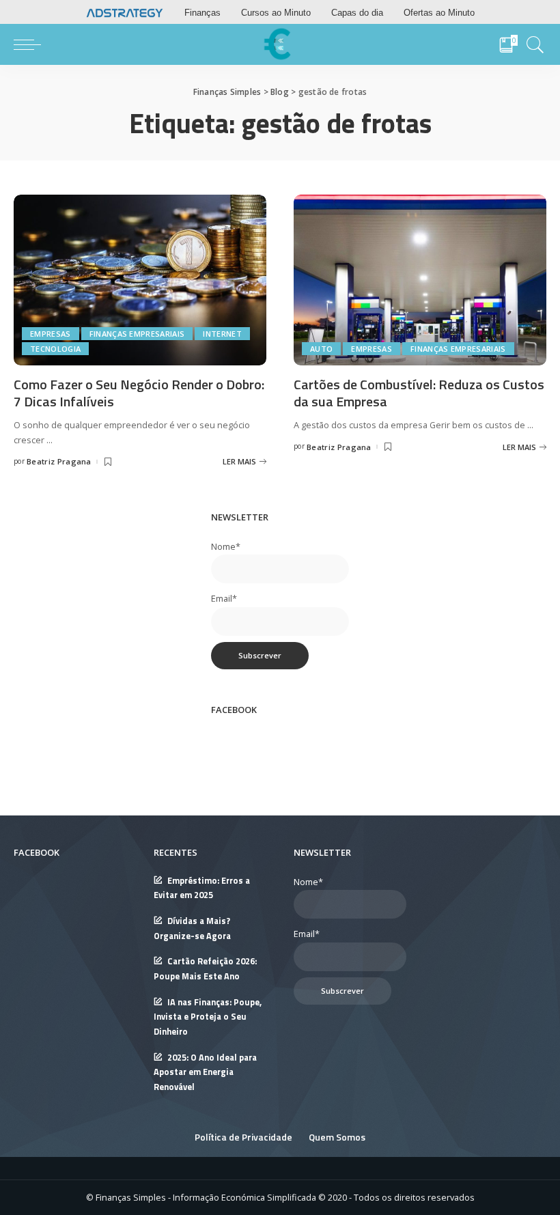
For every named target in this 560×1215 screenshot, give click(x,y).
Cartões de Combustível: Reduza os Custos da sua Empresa (419, 393)
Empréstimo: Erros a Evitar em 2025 (202, 888)
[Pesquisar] (532, 44)
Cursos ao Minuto (276, 13)
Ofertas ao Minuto (439, 13)
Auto (321, 349)
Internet (222, 334)
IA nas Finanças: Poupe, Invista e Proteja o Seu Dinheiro (208, 1017)
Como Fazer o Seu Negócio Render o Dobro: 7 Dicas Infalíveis (139, 393)
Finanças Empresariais (137, 334)
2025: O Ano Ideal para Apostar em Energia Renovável (205, 1072)
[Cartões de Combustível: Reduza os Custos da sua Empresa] (420, 278)
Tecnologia (55, 349)
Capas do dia (357, 13)
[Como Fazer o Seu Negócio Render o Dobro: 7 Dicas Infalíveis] (140, 278)
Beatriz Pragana (59, 461)
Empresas (50, 334)
